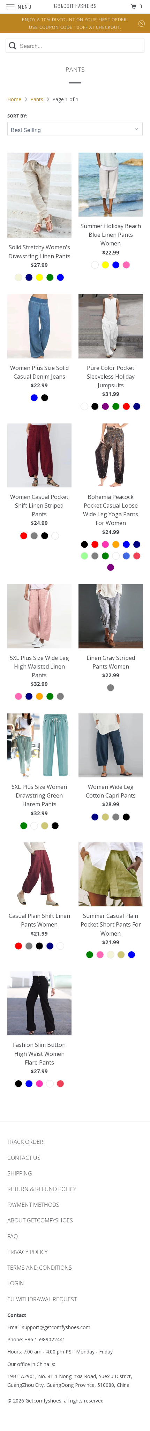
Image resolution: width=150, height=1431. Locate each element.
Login (15, 1283)
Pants (37, 99)
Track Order (25, 1142)
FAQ (12, 1236)
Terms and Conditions (39, 1267)
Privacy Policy (27, 1252)
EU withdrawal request (42, 1299)
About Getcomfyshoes (40, 1220)
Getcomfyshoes (43, 1400)
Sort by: (17, 116)
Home (15, 99)
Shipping (19, 1173)
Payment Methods (33, 1204)
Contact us (23, 1158)
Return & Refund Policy (41, 1189)
